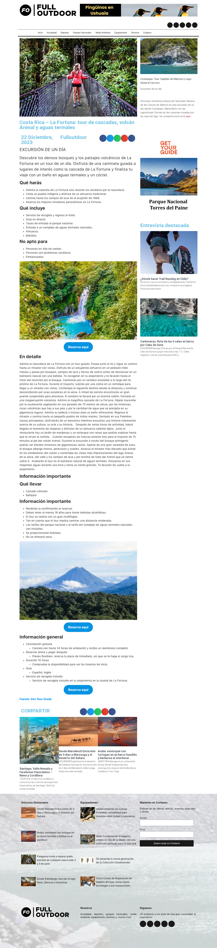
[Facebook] (170, 25)
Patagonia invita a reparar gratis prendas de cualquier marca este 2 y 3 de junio (56, 860)
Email (142, 830)
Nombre (143, 818)
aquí (188, 116)
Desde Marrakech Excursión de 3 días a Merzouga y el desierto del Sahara (77, 754)
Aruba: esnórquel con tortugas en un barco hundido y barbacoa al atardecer (117, 754)
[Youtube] (188, 25)
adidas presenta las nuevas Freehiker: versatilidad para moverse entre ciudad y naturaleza (115, 813)
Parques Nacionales (82, 32)
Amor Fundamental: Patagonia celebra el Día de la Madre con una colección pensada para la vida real (116, 840)
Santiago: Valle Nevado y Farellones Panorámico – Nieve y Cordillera (36, 772)
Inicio (40, 32)
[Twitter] (182, 25)
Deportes (65, 32)
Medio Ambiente (103, 32)
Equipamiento (121, 32)
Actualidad (52, 32)
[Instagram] (176, 25)
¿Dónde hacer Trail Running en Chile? (164, 278)
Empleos (147, 32)
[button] (103, 138)
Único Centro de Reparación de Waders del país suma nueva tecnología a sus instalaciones (114, 882)
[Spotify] (194, 25)
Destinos (135, 32)
